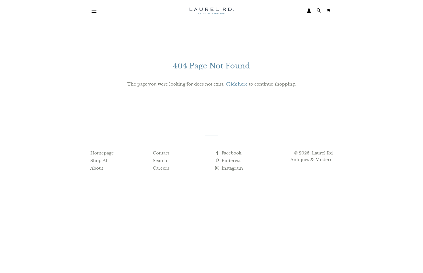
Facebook (230, 153)
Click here (237, 84)
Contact (161, 153)
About (96, 168)
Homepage (102, 153)
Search (160, 160)
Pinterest (230, 160)
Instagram (231, 168)
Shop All (99, 160)
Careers (161, 168)
